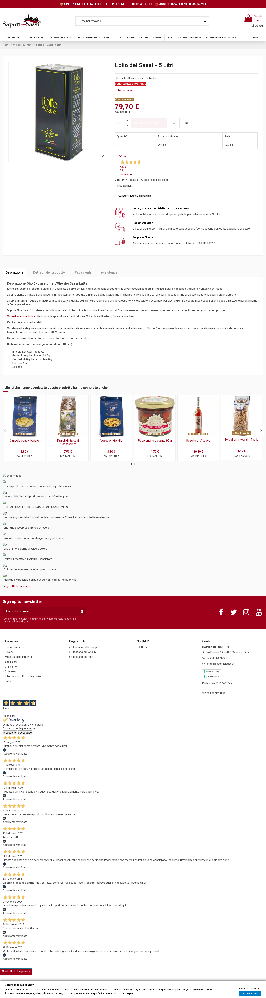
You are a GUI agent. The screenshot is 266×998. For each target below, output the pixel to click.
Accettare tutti (250, 993)
